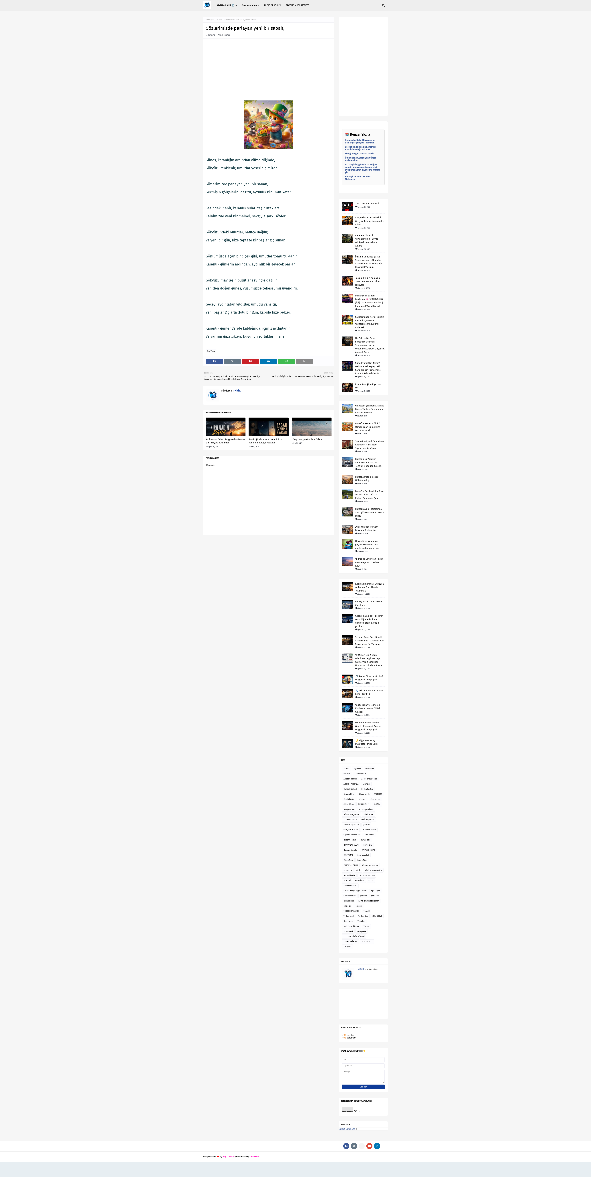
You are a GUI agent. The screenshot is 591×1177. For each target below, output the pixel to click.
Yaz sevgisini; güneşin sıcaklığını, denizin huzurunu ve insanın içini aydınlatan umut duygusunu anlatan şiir (362, 168)
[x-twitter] (354, 1146)
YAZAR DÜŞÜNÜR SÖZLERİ (354, 936)
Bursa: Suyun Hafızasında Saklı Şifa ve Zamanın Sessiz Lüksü (369, 512)
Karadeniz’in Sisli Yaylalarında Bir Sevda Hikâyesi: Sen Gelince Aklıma (366, 240)
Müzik (358, 870)
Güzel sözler (369, 835)
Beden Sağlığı (367, 789)
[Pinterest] (362, 1146)
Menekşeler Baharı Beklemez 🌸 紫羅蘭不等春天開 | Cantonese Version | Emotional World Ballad (369, 301)
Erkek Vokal (369, 814)
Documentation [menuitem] (249, 5)
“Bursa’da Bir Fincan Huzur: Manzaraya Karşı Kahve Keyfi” (369, 562)
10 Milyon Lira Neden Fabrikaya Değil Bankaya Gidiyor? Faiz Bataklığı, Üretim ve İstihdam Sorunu (369, 660)
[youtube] (369, 1146)
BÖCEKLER (378, 794)
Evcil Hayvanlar (367, 819)
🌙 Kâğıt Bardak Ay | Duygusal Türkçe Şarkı (366, 742)
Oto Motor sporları (367, 875)
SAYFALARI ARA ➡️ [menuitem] (225, 5)
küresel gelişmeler (370, 865)
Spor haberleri (350, 896)
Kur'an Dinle (362, 860)
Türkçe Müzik (349, 916)
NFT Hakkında (349, 875)
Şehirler (363, 896)
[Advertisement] (269, 67)
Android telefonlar (369, 779)
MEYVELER (348, 870)
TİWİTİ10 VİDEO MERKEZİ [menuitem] (298, 5)
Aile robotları (360, 774)
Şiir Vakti (219, 20)
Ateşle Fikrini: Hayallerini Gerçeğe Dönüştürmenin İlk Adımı (369, 221)
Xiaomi (366, 926)
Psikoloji (347, 880)
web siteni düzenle (351, 926)
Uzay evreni (348, 921)
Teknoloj (347, 906)
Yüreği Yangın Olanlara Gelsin (307, 439)
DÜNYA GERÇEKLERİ (352, 814)
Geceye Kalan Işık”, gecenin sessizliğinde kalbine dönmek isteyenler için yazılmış (369, 621)
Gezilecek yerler (369, 830)
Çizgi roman (375, 799)
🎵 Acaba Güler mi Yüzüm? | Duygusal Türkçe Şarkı (370, 678)
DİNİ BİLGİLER (364, 804)
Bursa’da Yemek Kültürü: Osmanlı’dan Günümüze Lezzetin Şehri (368, 427)
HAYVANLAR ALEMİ (351, 845)
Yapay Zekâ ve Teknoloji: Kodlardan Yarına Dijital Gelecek (367, 708)
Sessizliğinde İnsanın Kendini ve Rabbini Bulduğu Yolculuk (265, 441)
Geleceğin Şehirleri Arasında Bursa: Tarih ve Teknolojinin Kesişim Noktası (369, 409)
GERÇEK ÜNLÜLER (351, 830)
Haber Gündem (350, 840)
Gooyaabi (254, 1156)
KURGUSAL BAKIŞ (351, 865)
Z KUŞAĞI (347, 947)
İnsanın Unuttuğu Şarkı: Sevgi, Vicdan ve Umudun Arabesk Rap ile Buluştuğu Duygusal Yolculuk (368, 262)
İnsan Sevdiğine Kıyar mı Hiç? (368, 386)
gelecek (366, 825)
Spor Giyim (375, 891)
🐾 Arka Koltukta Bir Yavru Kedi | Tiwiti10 (369, 692)
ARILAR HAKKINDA (351, 784)
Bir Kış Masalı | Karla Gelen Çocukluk (369, 603)
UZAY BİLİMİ (377, 916)
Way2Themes (229, 1156)
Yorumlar (351, 1037)
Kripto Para (348, 860)
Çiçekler (362, 799)
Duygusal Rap (349, 809)
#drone (347, 769)
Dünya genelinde (366, 809)
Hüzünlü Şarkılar (351, 850)
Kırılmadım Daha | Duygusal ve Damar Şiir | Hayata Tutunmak (225, 441)
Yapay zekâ (348, 931)
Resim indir (359, 880)
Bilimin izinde (364, 794)
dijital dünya (349, 804)
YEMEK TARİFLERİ (350, 941)
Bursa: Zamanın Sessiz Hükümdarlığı (366, 478)
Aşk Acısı (366, 784)
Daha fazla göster (371, 969)
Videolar (361, 921)
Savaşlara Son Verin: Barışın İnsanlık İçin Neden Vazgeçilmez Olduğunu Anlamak (369, 322)
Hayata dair (365, 840)
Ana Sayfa (210, 20)
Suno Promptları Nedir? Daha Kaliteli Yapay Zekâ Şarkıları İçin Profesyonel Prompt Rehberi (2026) (368, 368)
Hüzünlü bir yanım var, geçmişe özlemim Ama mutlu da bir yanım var (367, 544)
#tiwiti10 (347, 774)
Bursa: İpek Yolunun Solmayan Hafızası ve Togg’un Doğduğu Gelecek (368, 462)
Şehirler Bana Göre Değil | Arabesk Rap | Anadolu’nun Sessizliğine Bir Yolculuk (369, 640)
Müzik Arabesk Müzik (373, 870)
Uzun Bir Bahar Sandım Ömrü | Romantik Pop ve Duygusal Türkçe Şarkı (368, 726)
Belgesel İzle (349, 794)
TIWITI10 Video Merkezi (367, 203)
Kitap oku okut (363, 855)
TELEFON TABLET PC (351, 911)
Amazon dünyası (350, 779)
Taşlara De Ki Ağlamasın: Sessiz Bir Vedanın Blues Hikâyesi (367, 281)
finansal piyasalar (351, 825)
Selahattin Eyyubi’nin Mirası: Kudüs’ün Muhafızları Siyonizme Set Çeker (369, 445)
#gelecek (357, 769)
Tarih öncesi (349, 901)
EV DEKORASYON (350, 819)
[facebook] (346, 1146)
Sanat (370, 880)
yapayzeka (361, 931)
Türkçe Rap (363, 916)
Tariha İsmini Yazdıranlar (368, 901)
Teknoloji (358, 906)
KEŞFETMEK (348, 855)
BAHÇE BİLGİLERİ (350, 789)
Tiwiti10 (211, 35)
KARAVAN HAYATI (369, 850)
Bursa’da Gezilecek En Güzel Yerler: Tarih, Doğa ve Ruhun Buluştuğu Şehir (369, 495)
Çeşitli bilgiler (349, 799)
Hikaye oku (367, 845)
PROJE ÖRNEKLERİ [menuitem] (272, 5)
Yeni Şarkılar (367, 941)
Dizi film (377, 804)
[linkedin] (377, 1146)
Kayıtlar (350, 1035)
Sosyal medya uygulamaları (355, 891)
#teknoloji (369, 769)
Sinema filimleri (350, 886)
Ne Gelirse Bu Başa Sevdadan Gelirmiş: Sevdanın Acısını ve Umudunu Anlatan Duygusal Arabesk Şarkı (369, 345)
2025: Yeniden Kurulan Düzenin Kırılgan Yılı (366, 528)
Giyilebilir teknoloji (352, 835)
